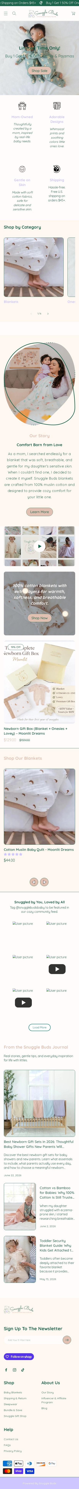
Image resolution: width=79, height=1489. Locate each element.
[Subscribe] (67, 1340)
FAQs (7, 1445)
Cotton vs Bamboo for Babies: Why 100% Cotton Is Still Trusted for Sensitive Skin (57, 1193)
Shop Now (39, 618)
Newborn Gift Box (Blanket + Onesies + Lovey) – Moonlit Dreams (35, 731)
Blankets (11, 302)
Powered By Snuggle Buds (39, 1483)
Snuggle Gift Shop (15, 1416)
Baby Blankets (13, 1392)
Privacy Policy (13, 1451)
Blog (44, 1408)
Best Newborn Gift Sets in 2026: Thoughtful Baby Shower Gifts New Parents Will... (38, 1144)
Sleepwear (10, 1404)
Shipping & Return (15, 1398)
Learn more (39, 512)
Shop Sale (39, 70)
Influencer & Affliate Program (53, 1400)
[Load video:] (39, 546)
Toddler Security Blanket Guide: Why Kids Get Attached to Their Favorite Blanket (56, 1246)
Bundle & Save (13, 1410)
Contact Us (11, 1439)
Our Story (47, 1392)
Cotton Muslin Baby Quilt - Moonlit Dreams (39, 849)
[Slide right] (48, 314)
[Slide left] (31, 314)
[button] (6, 13)
